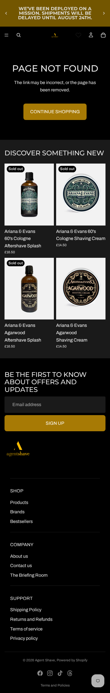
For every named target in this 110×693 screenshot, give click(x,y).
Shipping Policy (25, 610)
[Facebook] (40, 673)
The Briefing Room (29, 575)
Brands (17, 512)
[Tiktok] (60, 673)
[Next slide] (104, 13)
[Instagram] (50, 673)
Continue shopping (55, 111)
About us (19, 556)
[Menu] (6, 35)
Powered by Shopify (72, 660)
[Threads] (70, 673)
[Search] (18, 35)
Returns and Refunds (31, 619)
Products (19, 502)
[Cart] (103, 35)
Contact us (21, 565)
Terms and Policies (55, 685)
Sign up (55, 423)
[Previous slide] (6, 13)
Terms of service (26, 629)
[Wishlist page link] (78, 35)
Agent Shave (45, 660)
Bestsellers (21, 521)
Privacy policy (24, 638)
